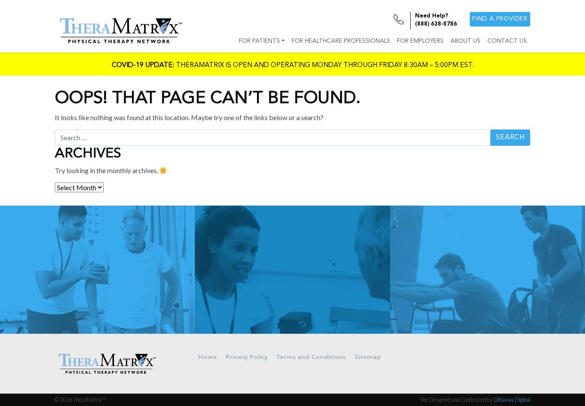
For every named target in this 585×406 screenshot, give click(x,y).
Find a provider (500, 19)
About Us (466, 41)
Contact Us (507, 41)
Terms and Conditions (311, 357)
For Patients (259, 41)
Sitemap (368, 357)
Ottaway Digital (511, 399)
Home (207, 357)
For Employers (420, 41)
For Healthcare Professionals (341, 41)
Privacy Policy (247, 357)
